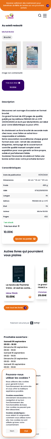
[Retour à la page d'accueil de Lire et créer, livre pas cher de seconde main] (9, 15)
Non (12, 430)
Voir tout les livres (14, 307)
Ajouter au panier (23, 238)
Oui (26, 430)
